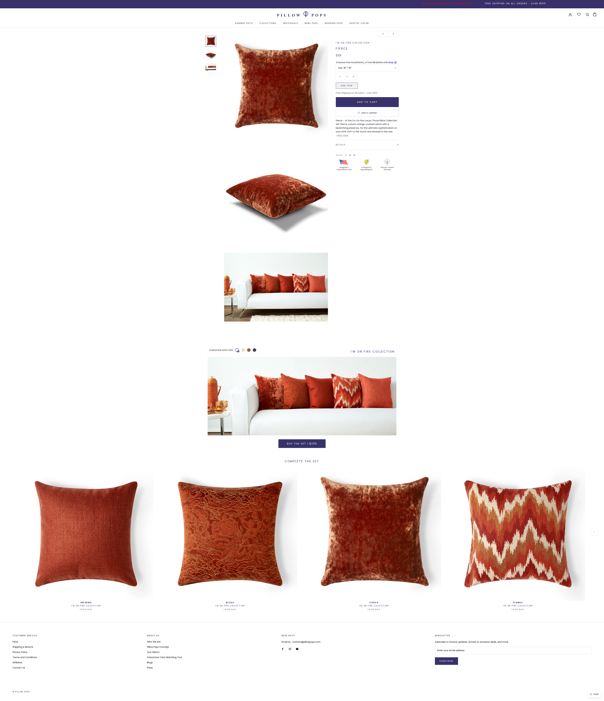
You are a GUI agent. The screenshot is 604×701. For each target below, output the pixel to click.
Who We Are (154, 641)
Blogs (150, 662)
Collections (268, 23)
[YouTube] (297, 649)
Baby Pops (311, 23)
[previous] (9, 531)
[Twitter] (350, 155)
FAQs (15, 641)
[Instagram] (290, 649)
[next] (594, 531)
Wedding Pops (334, 23)
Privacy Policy (20, 652)
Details (341, 144)
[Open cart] (594, 14)
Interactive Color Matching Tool (164, 657)
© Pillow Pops (21, 691)
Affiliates (17, 662)
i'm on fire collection (353, 42)
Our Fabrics (153, 652)
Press (150, 667)
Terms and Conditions (25, 657)
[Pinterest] (354, 155)
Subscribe (446, 661)
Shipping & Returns (23, 647)
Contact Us (19, 667)
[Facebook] (346, 155)
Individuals (290, 23)
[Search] (587, 14)
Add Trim (346, 85)
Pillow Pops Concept (158, 647)
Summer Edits (244, 23)
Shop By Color (359, 23)
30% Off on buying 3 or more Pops (401, 3)
